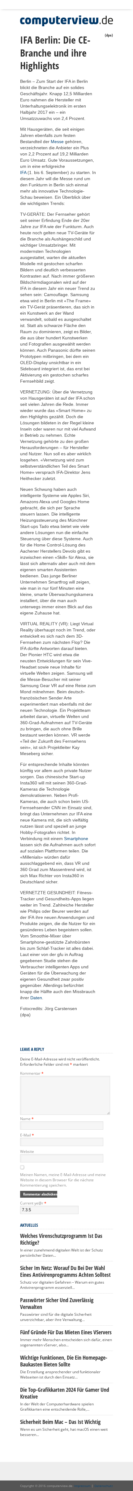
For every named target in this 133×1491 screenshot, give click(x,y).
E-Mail (27, 1135)
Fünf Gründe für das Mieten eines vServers (66, 1332)
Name (27, 1118)
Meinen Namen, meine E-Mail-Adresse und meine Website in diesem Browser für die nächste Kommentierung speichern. (63, 1180)
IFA (23, 172)
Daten (36, 997)
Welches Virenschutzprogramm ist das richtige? (61, 1239)
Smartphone (76, 838)
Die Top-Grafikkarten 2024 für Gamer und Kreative (64, 1393)
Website (27, 1151)
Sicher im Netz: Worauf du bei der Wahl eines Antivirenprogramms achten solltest (65, 1271)
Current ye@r (33, 1203)
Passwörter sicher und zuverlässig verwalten (56, 1303)
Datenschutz (103, 1486)
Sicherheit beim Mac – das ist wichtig (60, 1421)
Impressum (82, 1486)
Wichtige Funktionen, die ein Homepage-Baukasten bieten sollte (63, 1361)
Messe (57, 141)
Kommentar (32, 1073)
